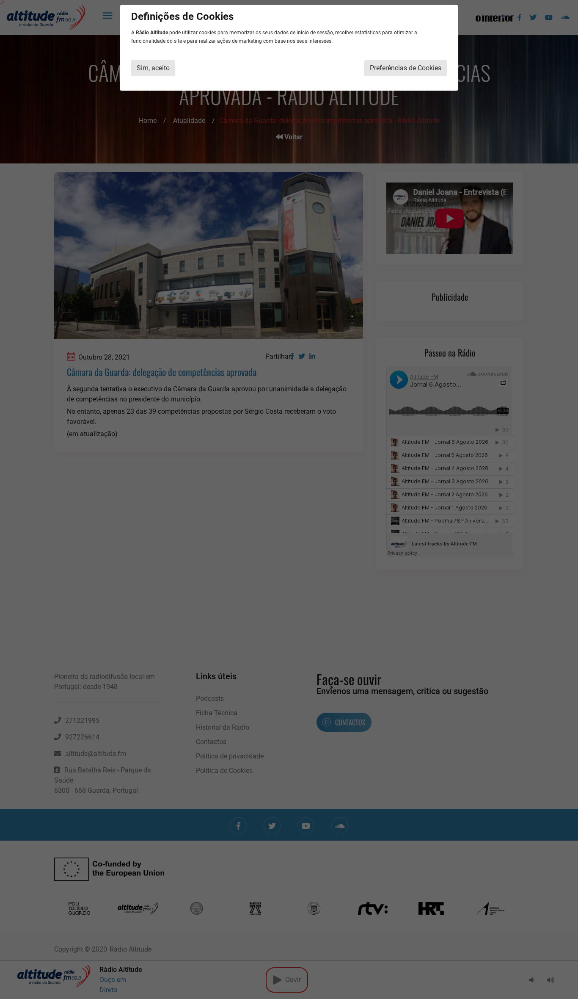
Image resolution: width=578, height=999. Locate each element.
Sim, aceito (153, 68)
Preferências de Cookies (405, 68)
